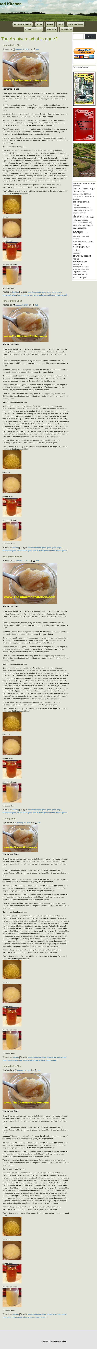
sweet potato (77, 264)
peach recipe (88, 225)
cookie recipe (82, 210)
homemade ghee (9, 295)
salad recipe (76, 236)
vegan (88, 269)
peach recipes (79, 228)
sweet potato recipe (81, 267)
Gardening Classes (33, 29)
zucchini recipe (80, 274)
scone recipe (86, 236)
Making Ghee (9, 818)
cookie (75, 210)
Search (90, 36)
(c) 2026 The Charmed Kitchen (54, 1341)
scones (76, 239)
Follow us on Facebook (81, 67)
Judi (37, 49)
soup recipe (77, 244)
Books (50, 24)
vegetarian (77, 272)
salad (85, 233)
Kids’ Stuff (51, 29)
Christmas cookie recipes (81, 208)
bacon (85, 183)
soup (91, 241)
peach (80, 225)
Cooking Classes (75, 24)
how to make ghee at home (44, 295)
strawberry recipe (80, 262)
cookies (90, 210)
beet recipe (91, 183)
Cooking (15, 292)
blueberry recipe (79, 191)
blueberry (76, 186)
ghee (49, 292)
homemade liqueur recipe (83, 223)
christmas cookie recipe (81, 203)
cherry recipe (78, 196)
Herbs (60, 24)
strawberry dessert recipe (82, 257)
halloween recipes (80, 220)
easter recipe (89, 217)
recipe (78, 232)
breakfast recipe (78, 194)
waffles (84, 272)
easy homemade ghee (37, 292)
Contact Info (66, 29)
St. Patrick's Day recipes (81, 249)
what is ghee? (61, 295)
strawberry (77, 253)
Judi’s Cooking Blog (22, 24)
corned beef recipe (80, 213)
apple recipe (77, 183)
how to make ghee (24, 295)
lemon (75, 225)
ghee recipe (56, 292)
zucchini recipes (79, 277)
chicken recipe (89, 196)
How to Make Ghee (12, 45)
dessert (78, 216)
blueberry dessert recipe (84, 188)
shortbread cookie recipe (80, 242)
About (39, 24)
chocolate (76, 199)
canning (87, 194)
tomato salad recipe (79, 269)
